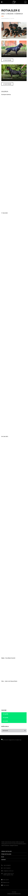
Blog (2, 856)
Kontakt (3, 859)
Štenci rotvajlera (6, 854)
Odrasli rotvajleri (6, 851)
